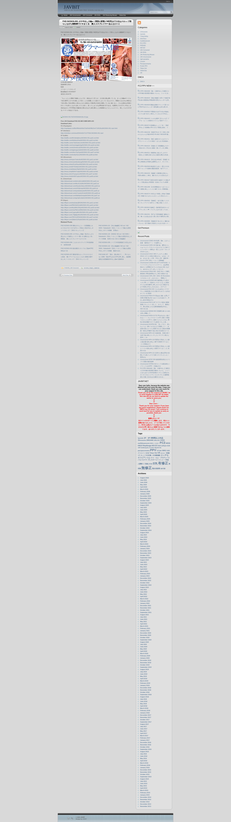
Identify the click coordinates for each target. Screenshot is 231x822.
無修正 (146, 468)
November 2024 (145, 526)
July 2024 (143, 535)
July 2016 (143, 754)
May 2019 (143, 676)
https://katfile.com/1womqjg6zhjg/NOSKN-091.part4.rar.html (80, 145)
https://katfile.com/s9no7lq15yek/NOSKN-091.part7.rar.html (80, 152)
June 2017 (143, 729)
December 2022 (145, 578)
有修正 (91, 268)
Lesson (142, 61)
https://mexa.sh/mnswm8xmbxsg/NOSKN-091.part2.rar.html (80, 162)
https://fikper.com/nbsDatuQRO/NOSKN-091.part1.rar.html (79, 203)
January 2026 (145, 494)
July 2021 (143, 617)
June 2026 (143, 482)
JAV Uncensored (75, 15)
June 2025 (143, 510)
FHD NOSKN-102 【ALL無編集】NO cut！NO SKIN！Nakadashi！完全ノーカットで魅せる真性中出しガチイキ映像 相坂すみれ (115, 248)
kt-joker (151, 447)
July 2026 (143, 480)
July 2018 (143, 699)
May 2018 (143, 704)
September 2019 (145, 667)
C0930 (162, 440)
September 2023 (145, 558)
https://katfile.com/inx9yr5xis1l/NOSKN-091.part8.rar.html (79, 155)
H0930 (168, 443)
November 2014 (145, 799)
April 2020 (143, 651)
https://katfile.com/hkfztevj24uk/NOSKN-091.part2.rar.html (79, 140)
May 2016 (143, 758)
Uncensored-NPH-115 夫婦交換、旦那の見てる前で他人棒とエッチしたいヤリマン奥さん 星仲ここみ (155, 335)
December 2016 (145, 742)
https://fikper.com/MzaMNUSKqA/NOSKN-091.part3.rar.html (80, 207)
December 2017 (145, 715)
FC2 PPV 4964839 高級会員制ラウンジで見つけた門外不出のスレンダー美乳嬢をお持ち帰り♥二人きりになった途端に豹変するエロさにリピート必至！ (154, 106)
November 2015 (145, 772)
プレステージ (153, 460)
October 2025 (144, 501)
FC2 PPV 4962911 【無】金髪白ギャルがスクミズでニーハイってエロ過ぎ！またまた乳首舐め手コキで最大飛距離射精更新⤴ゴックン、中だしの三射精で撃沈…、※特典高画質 (154, 140)
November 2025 (145, 498)
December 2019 (145, 660)
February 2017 (145, 738)
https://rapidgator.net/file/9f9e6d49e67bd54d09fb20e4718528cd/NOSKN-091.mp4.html (89, 128)
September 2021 (145, 612)
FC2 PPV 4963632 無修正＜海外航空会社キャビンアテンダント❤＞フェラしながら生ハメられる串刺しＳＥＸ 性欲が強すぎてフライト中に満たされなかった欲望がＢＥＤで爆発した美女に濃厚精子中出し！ (154, 209)
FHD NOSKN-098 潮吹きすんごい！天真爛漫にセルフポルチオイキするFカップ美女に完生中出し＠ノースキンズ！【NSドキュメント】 (77, 228)
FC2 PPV (143, 43)
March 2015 (144, 790)
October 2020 (144, 637)
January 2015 (145, 795)
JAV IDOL (97, 15)
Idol (159, 446)
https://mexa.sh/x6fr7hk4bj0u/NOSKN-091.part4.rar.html (79, 167)
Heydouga (147, 445)
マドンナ (161, 460)
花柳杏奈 (96, 268)
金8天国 (163, 468)
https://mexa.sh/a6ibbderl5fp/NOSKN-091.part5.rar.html (79, 169)
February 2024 (145, 546)
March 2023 (144, 571)
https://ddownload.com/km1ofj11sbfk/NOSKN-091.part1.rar (80, 181)
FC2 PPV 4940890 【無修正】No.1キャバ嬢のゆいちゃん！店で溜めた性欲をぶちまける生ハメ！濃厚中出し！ (154, 222)
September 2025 (145, 503)
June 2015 (143, 783)
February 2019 (145, 683)
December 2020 (145, 633)
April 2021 (143, 624)
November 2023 (145, 553)
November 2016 (145, 745)
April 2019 (143, 678)
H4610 (140, 446)
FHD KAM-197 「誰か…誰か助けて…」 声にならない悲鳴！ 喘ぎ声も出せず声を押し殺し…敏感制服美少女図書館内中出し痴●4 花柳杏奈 (115, 257)
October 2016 (144, 747)
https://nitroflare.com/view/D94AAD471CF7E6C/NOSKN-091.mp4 (82, 133)
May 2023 (143, 567)
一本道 (166, 460)
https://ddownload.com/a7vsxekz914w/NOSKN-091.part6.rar (80, 193)
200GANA (149, 440)
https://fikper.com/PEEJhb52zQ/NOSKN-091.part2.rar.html (79, 205)
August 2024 (144, 532)
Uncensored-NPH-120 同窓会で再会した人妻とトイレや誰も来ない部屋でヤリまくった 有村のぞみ (155, 348)
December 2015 (145, 770)
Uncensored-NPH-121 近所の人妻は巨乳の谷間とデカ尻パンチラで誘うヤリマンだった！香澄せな (155, 355)
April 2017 (143, 733)
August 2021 (144, 615)
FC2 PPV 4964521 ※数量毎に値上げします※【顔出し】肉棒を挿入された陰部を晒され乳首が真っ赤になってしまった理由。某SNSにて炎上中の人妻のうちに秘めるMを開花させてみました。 (154, 154)
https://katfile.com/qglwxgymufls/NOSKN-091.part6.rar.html (80, 150)
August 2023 (144, 560)
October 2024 (144, 528)
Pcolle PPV (144, 66)
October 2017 (144, 720)
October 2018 (144, 692)
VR (141, 73)
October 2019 (144, 665)
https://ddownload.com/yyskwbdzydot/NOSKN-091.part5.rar (80, 191)
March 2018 (144, 708)
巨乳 (155, 463)
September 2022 (145, 585)
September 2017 (145, 722)
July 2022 (143, 590)
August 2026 (144, 478)
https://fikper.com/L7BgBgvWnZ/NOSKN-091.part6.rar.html (79, 215)
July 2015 (143, 781)
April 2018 (143, 706)
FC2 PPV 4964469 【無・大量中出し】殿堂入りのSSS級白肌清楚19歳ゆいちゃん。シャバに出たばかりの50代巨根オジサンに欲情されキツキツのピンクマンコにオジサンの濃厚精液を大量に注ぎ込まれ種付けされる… (154, 92)
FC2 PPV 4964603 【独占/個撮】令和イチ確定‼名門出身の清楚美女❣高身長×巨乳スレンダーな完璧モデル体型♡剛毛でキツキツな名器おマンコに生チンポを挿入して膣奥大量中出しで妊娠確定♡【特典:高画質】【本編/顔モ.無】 (154, 99)
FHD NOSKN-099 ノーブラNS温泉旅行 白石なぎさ (115, 242)
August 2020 (144, 642)
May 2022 (143, 594)
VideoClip (122, 15)
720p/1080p (144, 36)
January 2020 (145, 658)
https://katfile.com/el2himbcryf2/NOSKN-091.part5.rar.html (79, 147)
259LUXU (157, 440)
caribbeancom (143, 443)
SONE (147, 453)
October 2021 (144, 610)
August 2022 (144, 587)
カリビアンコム (144, 458)
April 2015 (143, 788)
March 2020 (144, 653)
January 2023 (145, 576)
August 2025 (144, 505)
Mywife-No (158, 447)
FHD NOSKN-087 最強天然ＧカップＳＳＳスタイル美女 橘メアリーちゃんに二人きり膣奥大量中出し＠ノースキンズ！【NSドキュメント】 (77, 257)
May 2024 (143, 539)
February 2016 (145, 765)
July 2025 (143, 507)
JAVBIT (72, 7)
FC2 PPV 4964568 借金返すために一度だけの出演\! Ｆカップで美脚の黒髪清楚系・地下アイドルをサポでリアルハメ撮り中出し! (153, 168)
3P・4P (147, 438)
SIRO (164, 450)
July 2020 (143, 644)
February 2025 (145, 519)
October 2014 (144, 802)
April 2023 (143, 569)
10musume (144, 32)
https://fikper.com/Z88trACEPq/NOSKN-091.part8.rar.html (79, 219)
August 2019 (144, 669)
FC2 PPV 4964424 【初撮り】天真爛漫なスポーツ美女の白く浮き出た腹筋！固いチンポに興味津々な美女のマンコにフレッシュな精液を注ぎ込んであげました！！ (154, 147)
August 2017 (144, 724)
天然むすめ (148, 464)
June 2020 (143, 647)
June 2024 (143, 537)
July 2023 (143, 562)
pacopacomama (144, 450)
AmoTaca (143, 39)
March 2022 (144, 599)
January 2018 (145, 713)
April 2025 (143, 514)
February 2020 (145, 656)
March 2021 (144, 626)
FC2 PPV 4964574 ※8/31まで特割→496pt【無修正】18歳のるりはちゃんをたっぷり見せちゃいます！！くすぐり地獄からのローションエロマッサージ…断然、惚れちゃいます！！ (154, 195)
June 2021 (143, 619)
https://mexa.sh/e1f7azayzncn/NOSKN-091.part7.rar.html (79, 174)
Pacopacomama (145, 64)
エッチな (165, 455)
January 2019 (145, 685)
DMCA (168, 1)
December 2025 (145, 496)
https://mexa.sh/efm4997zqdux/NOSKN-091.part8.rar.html (79, 176)
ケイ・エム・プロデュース (160, 458)
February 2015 (145, 793)
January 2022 (145, 603)
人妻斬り (141, 464)
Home (65, 15)
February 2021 (145, 628)
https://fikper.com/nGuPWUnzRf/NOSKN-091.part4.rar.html (80, 210)
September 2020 (145, 640)
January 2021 (145, 631)
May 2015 (143, 786)
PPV (153, 450)
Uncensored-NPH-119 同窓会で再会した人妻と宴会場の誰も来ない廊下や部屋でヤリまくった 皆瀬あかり (155, 342)
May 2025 (143, 512)
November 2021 (145, 608)
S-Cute (159, 450)
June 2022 (143, 592)
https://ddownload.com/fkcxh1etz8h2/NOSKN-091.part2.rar (80, 183)
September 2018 (145, 694)
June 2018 (143, 701)
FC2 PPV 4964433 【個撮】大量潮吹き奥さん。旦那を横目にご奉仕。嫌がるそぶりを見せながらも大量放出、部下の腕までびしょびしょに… (154, 174)
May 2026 (143, 485)
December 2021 (145, 605)
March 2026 (144, 489)
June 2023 (143, 564)
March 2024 (144, 544)
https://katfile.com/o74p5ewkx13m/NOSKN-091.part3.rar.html (80, 143)
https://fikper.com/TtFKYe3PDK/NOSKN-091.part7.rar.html (79, 217)
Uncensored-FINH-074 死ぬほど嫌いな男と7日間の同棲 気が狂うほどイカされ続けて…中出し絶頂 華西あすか (154, 298)
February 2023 (145, 574)
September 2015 (145, 777)
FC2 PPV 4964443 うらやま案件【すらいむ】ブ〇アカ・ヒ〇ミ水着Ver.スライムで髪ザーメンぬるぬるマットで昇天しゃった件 (153, 120)
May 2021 (143, 621)
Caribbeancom (145, 41)
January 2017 (145, 740)
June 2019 (143, 674)
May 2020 (143, 649)
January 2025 (145, 521)
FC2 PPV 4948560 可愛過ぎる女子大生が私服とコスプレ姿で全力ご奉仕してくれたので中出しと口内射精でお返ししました (154, 113)
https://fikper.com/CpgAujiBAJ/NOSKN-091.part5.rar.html (79, 212)
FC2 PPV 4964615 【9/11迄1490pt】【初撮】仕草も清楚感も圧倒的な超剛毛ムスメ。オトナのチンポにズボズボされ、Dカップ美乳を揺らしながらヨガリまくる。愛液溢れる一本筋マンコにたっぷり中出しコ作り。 (154, 161)
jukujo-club (166, 446)
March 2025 (144, 517)
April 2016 (143, 761)
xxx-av (163, 453)
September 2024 (145, 530)
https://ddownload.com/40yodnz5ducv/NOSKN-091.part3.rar (80, 186)
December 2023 (145, 551)
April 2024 (143, 542)
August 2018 (144, 697)
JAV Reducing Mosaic (110, 15)
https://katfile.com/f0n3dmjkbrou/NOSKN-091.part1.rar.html (80, 138)
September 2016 (145, 749)
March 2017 (144, 736)
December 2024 (145, 523)
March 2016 (144, 763)
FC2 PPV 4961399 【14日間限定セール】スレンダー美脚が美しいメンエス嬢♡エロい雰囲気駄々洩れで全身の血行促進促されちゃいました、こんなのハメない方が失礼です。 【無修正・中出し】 (154, 188)
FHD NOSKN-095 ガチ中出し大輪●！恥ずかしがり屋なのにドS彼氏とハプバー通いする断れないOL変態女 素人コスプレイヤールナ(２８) (77, 236)
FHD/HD (66, 268)
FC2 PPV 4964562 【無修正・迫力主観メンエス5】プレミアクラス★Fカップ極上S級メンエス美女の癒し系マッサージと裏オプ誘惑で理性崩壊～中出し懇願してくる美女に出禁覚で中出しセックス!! (154, 202)
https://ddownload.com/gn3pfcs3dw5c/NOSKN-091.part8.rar (80, 198)
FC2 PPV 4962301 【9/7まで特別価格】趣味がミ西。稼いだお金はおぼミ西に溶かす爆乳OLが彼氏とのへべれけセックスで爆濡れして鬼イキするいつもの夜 (154, 215)
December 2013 (145, 804)
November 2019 (145, 663)
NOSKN (86, 268)
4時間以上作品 (157, 438)
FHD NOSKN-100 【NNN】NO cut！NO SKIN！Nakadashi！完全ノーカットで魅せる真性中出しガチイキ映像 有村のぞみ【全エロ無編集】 (115, 236)
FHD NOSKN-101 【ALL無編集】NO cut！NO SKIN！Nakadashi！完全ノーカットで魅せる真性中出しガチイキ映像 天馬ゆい (115, 228)
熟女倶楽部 (156, 468)
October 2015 (144, 774)
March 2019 (144, 681)
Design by (81, 819)
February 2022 (145, 601)
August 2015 (144, 779)
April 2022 (143, 596)
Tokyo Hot (143, 68)
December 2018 (145, 688)
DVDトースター (154, 443)
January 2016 (145, 767)
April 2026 (143, 487)
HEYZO (142, 48)
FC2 (162, 442)
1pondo (142, 34)
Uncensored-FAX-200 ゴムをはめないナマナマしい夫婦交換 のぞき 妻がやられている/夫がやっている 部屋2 (155, 291)
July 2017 (143, 726)
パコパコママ (142, 460)
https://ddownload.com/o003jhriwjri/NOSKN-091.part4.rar (79, 188)
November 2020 (145, 635)
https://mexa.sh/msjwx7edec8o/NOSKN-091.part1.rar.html (79, 159)
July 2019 (143, 672)
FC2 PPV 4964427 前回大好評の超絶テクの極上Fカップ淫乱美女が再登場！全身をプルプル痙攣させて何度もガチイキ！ (154, 181)
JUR (139, 447)
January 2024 (145, 548)
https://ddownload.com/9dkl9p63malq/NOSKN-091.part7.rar (80, 195)
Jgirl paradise (144, 59)
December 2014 (145, 797)
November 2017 (145, 717)
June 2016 (143, 756)
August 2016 (144, 751)
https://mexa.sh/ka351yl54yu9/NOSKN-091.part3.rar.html (79, 164)
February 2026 (145, 491)
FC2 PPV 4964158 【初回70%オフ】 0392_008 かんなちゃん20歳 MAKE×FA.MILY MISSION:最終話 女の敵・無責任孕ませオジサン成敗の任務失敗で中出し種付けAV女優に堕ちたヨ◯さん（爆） (154, 133)
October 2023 (144, 555)
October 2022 (144, 583)
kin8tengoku (145, 447)
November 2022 (145, 580)
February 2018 (145, 710)
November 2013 (145, 806)
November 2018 (145, 690)
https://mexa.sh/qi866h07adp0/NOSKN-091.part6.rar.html (79, 171)
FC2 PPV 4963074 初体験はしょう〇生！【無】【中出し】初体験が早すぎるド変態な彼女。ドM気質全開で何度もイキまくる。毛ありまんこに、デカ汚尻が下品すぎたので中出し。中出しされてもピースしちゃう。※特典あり (154, 127)
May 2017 (143, 731)
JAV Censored (87, 15)
